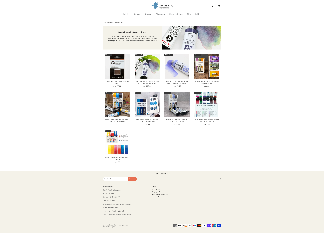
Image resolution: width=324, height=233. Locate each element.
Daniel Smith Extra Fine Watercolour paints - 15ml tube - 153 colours (147, 82)
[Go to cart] (219, 5)
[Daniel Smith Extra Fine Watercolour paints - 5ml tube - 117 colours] (177, 66)
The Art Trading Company (121, 225)
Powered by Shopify (109, 227)
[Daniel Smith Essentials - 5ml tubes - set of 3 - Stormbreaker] (147, 104)
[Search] (212, 5)
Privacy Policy (156, 197)
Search (154, 187)
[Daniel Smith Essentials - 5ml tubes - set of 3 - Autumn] (206, 66)
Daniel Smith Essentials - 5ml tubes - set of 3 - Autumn (207, 82)
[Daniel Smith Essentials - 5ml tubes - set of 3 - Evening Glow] (117, 104)
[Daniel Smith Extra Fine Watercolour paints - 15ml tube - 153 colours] (147, 66)
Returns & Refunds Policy (160, 194)
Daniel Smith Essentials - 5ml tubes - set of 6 (117, 158)
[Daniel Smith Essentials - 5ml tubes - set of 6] (117, 142)
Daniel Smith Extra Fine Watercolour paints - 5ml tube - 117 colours (177, 82)
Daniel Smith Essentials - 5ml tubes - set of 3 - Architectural (177, 120)
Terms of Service (157, 189)
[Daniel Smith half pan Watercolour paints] (117, 66)
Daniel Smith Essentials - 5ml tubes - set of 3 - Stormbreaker (147, 120)
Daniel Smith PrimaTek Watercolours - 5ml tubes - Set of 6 (207, 120)
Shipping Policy (156, 192)
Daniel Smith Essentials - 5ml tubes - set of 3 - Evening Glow (117, 120)
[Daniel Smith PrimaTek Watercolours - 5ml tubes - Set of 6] (206, 104)
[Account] (215, 5)
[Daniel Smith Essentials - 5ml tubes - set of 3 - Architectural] (177, 104)
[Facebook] (220, 179)
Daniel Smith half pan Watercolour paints (117, 82)
